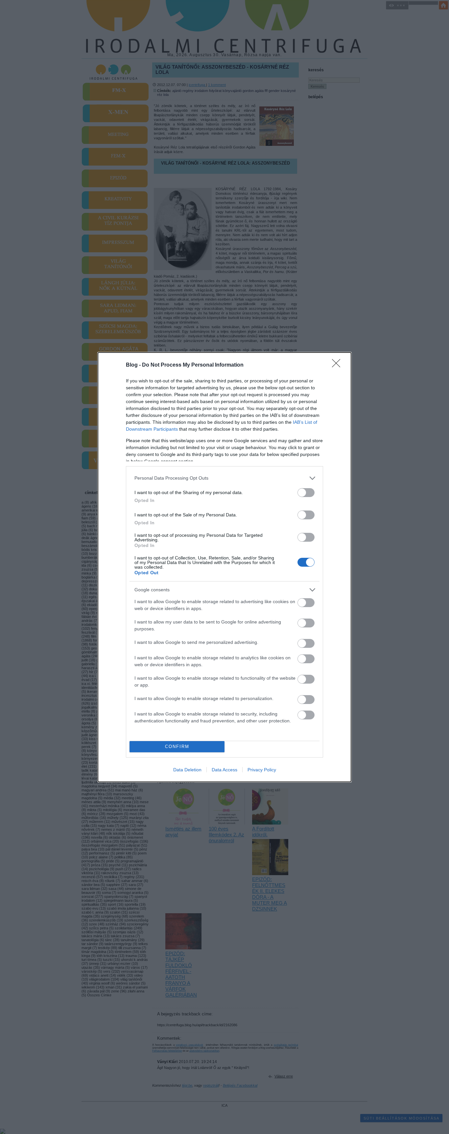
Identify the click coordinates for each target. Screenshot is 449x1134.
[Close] (338, 365)
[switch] (306, 492)
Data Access (224, 769)
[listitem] (224, 478)
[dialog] (224, 567)
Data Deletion (187, 769)
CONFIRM (177, 746)
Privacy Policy (262, 769)
